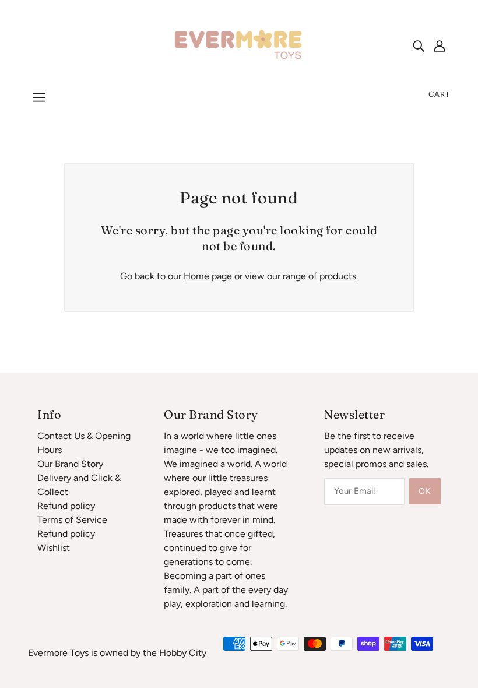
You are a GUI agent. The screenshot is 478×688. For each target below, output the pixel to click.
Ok (425, 491)
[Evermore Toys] (239, 44)
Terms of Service (72, 519)
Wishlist (53, 547)
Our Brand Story (70, 463)
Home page (208, 276)
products (337, 276)
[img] (418, 45)
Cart (439, 94)
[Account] (439, 45)
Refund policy (66, 505)
